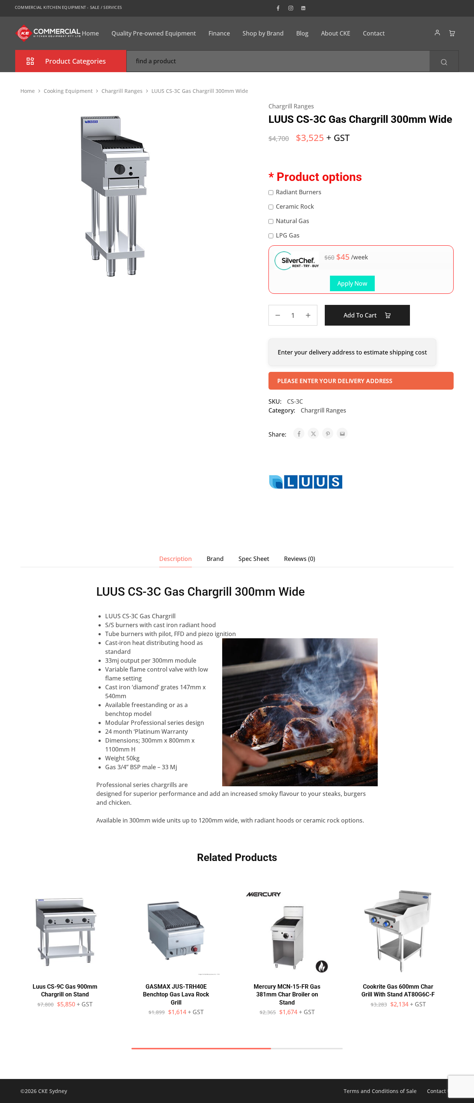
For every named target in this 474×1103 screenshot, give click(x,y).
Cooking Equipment (68, 90)
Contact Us (440, 1090)
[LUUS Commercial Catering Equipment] (305, 483)
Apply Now (352, 283)
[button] (64, 971)
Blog (302, 33)
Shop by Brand (263, 33)
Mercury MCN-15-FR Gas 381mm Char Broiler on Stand (287, 994)
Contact (374, 33)
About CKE (335, 33)
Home (90, 33)
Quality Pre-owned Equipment (153, 33)
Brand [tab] (215, 559)
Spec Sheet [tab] (253, 559)
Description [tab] (175, 559)
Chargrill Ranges (122, 90)
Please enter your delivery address (335, 380)
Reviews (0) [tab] (299, 559)
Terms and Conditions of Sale (380, 1090)
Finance (219, 33)
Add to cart (361, 315)
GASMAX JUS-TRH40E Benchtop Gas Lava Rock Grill (176, 994)
